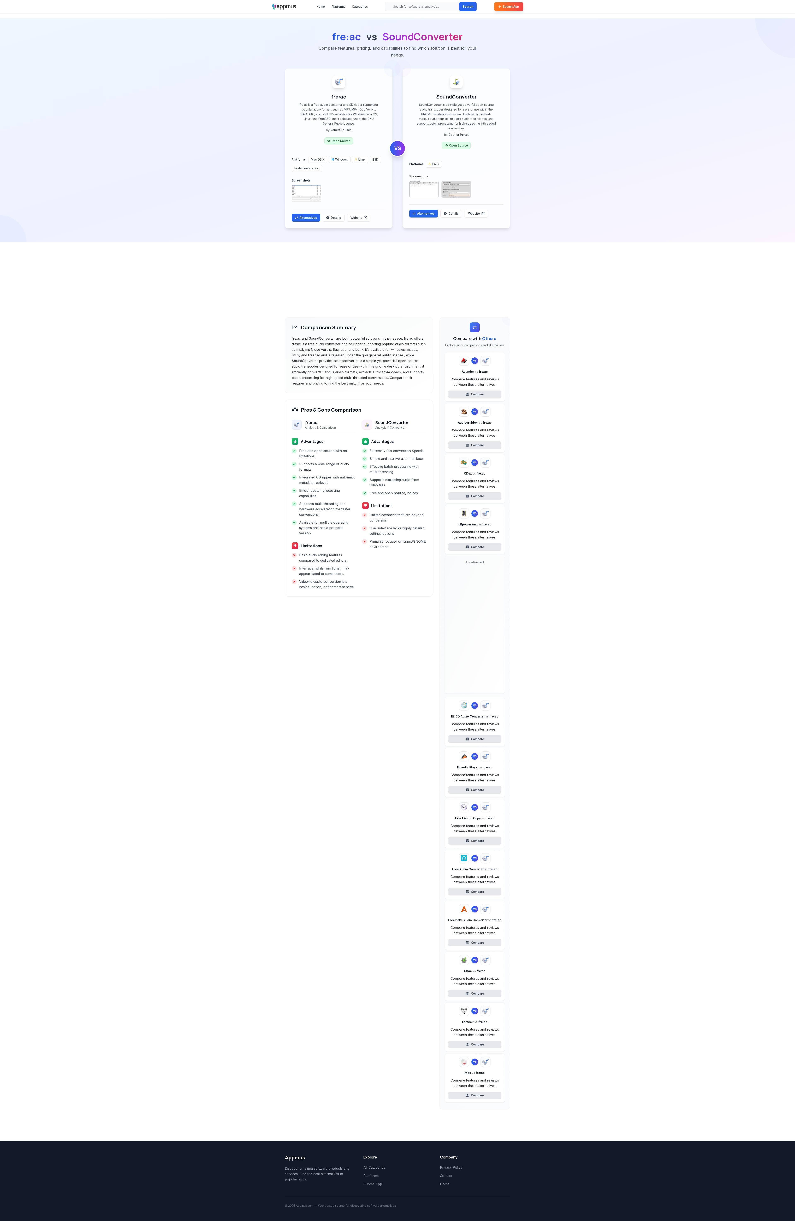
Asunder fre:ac (475, 371)
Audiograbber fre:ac (475, 422)
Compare (477, 394)
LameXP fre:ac (474, 1022)
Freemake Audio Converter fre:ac (474, 920)
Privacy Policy (451, 1167)
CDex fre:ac (474, 473)
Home (321, 6)
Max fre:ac (475, 1072)
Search (468, 6)
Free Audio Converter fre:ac (474, 869)
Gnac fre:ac (474, 971)
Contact (446, 1176)
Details (336, 217)
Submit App (510, 6)
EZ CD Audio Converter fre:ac (474, 716)
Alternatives (308, 217)
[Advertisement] (397, 273)
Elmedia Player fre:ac (474, 767)
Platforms (338, 6)
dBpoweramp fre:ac (474, 524)
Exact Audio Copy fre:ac (474, 818)
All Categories (374, 1167)
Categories (360, 6)
